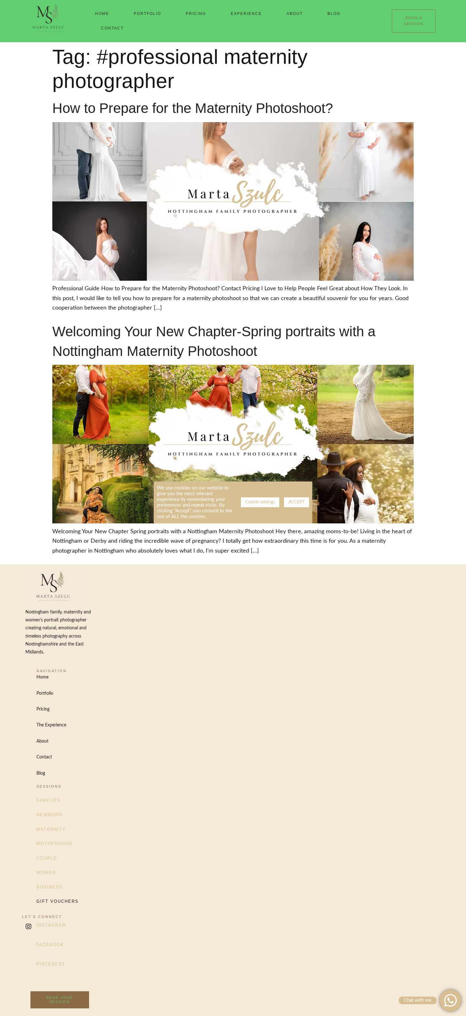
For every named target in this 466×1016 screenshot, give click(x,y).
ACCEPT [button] (296, 502)
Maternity (51, 829)
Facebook (50, 944)
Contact (112, 28)
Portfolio (147, 13)
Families (48, 800)
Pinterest (50, 964)
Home (102, 13)
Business (49, 887)
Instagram (51, 925)
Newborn (49, 814)
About (295, 13)
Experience (246, 13)
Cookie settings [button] (260, 502)
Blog (333, 13)
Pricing (196, 13)
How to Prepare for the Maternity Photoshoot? (192, 108)
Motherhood (54, 843)
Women (46, 872)
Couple (46, 858)
